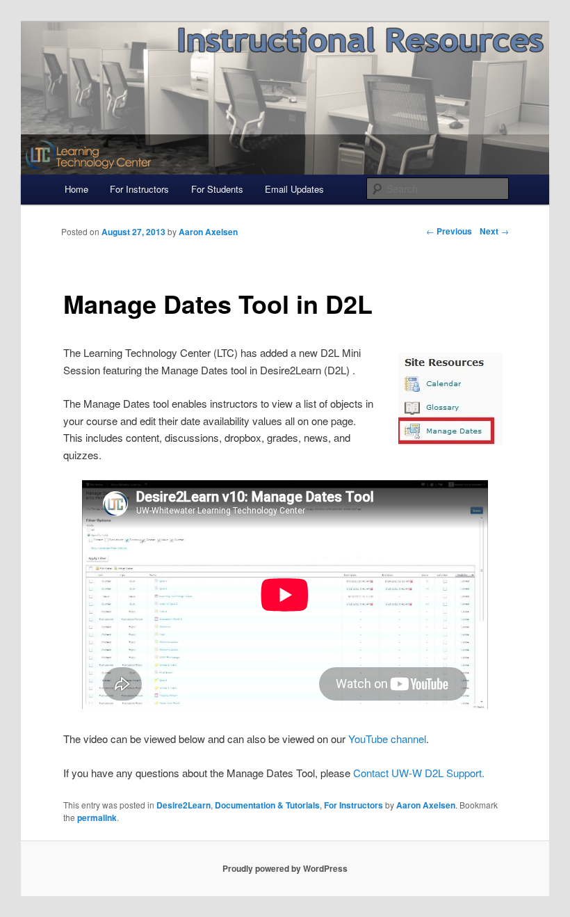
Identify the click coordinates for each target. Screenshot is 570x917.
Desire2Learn (183, 805)
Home (76, 189)
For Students (217, 189)
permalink (97, 817)
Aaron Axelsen (425, 805)
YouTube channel (387, 738)
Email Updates (294, 189)
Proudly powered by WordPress (285, 868)
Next (494, 231)
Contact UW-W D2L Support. (418, 772)
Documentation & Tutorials (267, 805)
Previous (449, 231)
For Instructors (139, 189)
